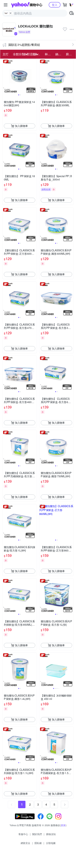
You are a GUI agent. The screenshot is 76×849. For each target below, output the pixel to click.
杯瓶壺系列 (49, 54)
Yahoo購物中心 (26, 4)
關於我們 (37, 834)
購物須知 (51, 834)
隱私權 (38, 843)
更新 (63, 825)
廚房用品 (70, 54)
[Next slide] (34, 76)
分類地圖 (51, 843)
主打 (5, 54)
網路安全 (25, 843)
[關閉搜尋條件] (10, 13)
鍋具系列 (59, 54)
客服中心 (23, 834)
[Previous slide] (4, 76)
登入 (54, 5)
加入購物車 (21, 126)
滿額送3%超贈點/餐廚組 (24, 44)
